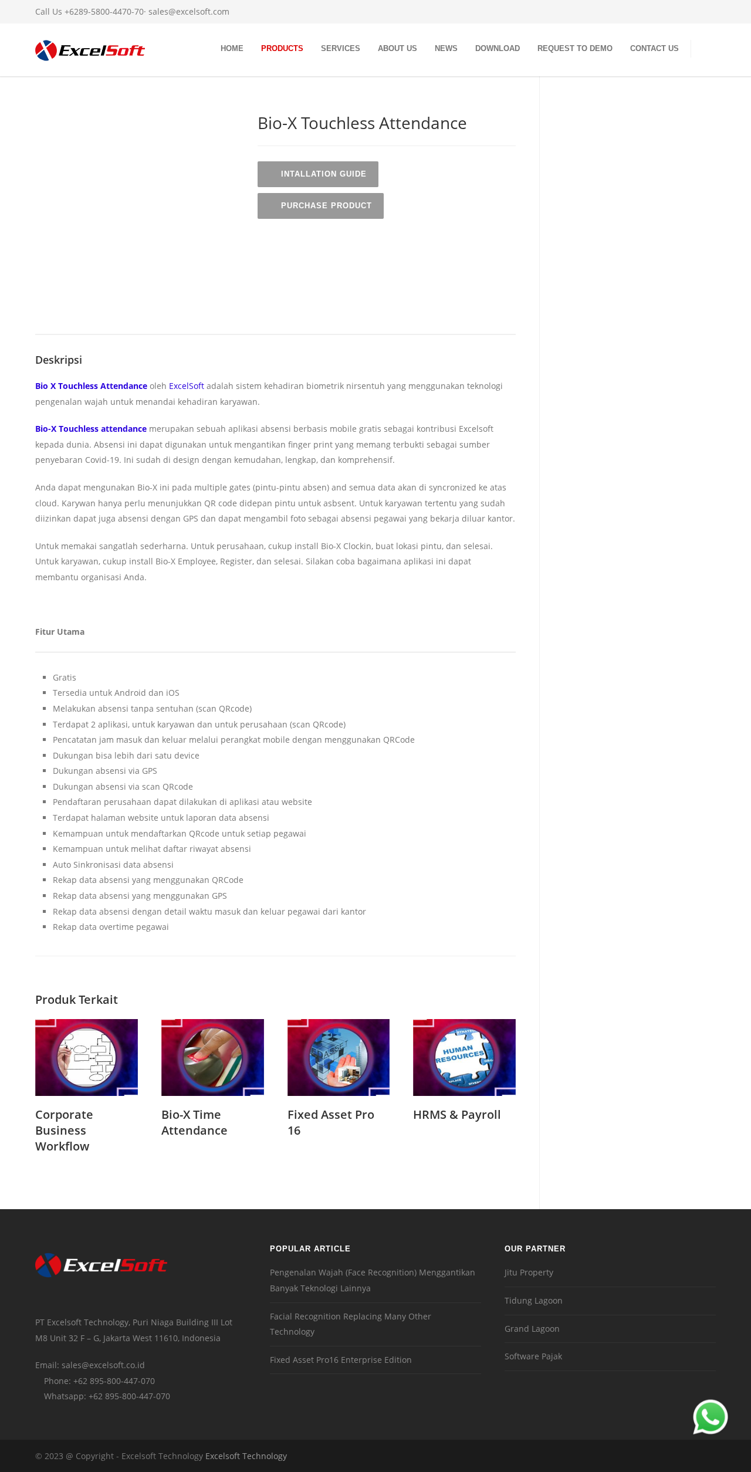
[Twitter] (680, 11)
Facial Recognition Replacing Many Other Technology (350, 1324)
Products (282, 48)
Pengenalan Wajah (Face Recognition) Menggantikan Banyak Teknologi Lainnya (372, 1280)
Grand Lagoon (532, 1328)
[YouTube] (704, 11)
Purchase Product (326, 205)
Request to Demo (575, 48)
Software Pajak (533, 1356)
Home (232, 48)
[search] (709, 49)
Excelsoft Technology (246, 1455)
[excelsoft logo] (90, 55)
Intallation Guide (324, 174)
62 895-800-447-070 (116, 1380)
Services (340, 48)
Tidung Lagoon (534, 1300)
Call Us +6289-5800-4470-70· (91, 11)
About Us (397, 48)
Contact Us (654, 48)
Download (497, 48)
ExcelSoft (186, 385)
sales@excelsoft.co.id (103, 1365)
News (446, 48)
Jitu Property (529, 1272)
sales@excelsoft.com (188, 11)
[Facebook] (657, 11)
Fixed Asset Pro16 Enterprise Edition (341, 1359)
